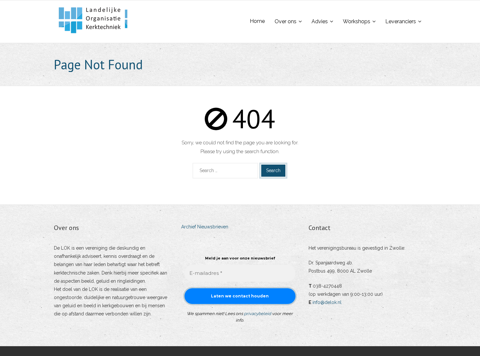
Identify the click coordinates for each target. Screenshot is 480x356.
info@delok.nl (327, 302)
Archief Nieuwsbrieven (204, 226)
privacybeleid (257, 313)
